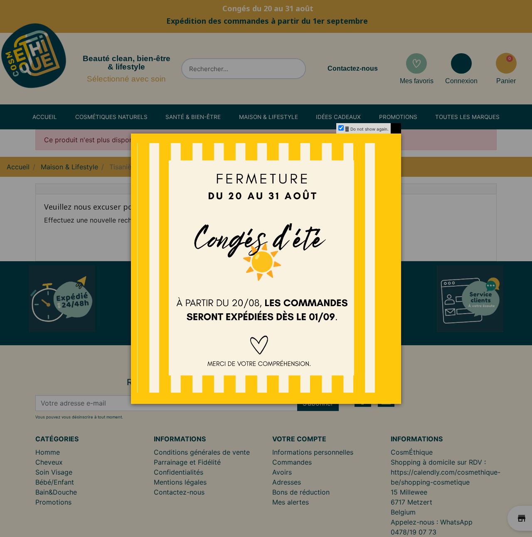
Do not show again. (369, 128)
